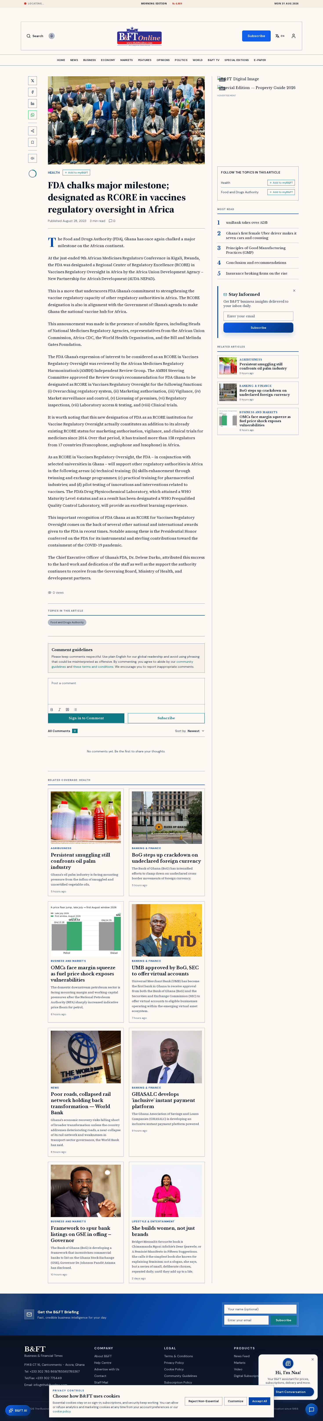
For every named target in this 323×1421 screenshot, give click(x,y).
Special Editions (237, 60)
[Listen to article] (32, 158)
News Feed (242, 1356)
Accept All (259, 1401)
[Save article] (32, 142)
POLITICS (181, 60)
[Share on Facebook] (32, 92)
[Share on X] (32, 80)
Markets (239, 1363)
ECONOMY (108, 60)
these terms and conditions (93, 667)
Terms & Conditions (178, 1356)
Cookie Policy (174, 1369)
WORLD (198, 60)
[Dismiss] (294, 290)
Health (54, 173)
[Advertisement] (258, 128)
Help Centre (102, 1363)
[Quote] (67, 709)
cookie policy (62, 1411)
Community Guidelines (180, 1376)
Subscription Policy (178, 1382)
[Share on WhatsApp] (32, 115)
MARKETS (126, 60)
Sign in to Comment (86, 718)
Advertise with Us (106, 1369)
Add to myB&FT (78, 172)
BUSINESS (89, 60)
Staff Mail (101, 1382)
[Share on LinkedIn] (32, 103)
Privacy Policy (174, 1363)
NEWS (74, 60)
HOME (61, 60)
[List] (75, 709)
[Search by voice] (52, 36)
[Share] (32, 131)
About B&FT (103, 1356)
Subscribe (256, 36)
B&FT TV (213, 60)
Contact (100, 1376)
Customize (235, 1401)
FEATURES (144, 60)
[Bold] (51, 709)
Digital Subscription (248, 1376)
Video (238, 1369)
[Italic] (59, 709)
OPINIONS (163, 60)
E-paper (260, 60)
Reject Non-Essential (204, 1401)
